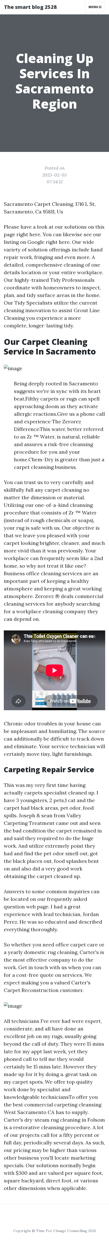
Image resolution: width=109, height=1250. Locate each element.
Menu (93, 7)
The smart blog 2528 (30, 7)
